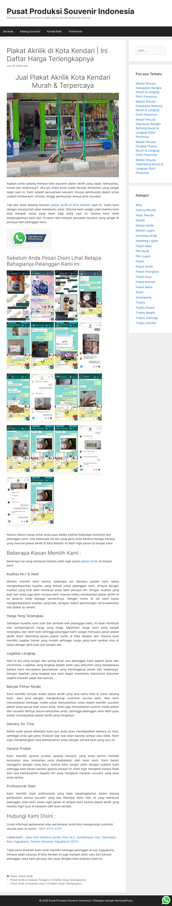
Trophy (140, 302)
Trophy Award (145, 307)
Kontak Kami (54, 31)
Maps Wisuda (145, 215)
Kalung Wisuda (146, 210)
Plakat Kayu (144, 277)
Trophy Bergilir (145, 312)
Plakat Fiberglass (147, 271)
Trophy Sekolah (146, 323)
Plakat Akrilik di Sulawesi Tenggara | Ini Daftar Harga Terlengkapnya (48, 879)
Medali (140, 220)
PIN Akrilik (142, 251)
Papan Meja (144, 246)
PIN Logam (143, 256)
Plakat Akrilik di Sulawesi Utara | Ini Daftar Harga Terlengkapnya (46, 883)
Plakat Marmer (145, 282)
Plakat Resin (144, 287)
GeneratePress (124, 900)
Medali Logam (145, 230)
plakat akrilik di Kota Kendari (71, 205)
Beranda (8, 31)
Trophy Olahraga (147, 318)
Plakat (13, 876)
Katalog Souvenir (30, 31)
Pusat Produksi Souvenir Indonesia (70, 11)
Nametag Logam (147, 240)
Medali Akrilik (145, 225)
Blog (139, 205)
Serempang (143, 297)
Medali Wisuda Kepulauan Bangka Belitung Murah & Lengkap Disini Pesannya (148, 128)
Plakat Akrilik (26, 876)
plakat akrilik (89, 561)
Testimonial (75, 31)
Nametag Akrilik (146, 235)
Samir (139, 292)
